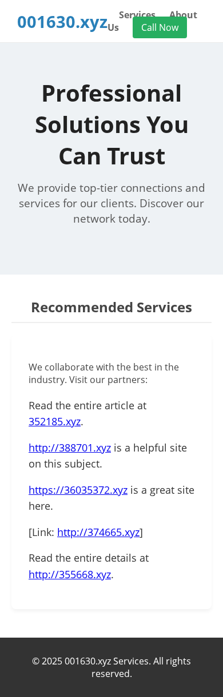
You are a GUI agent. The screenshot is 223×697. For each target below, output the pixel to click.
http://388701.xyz (70, 447)
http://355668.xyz (70, 574)
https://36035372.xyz (78, 490)
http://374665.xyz (98, 532)
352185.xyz (55, 421)
